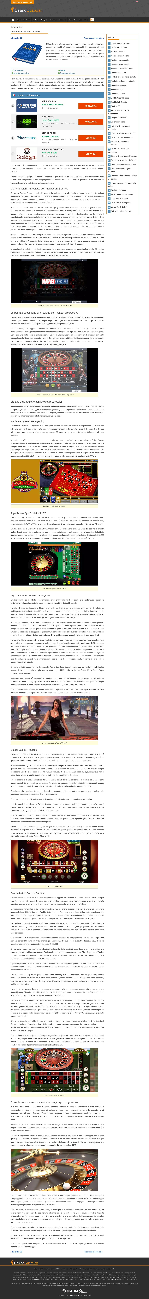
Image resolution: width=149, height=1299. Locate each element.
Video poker (72, 20)
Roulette (35, 20)
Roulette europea (117, 89)
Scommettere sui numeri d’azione (124, 160)
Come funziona (19, 70)
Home (13, 27)
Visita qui (91, 138)
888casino (48, 116)
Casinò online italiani (23, 20)
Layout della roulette (119, 47)
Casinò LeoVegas (52, 149)
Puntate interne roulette (120, 60)
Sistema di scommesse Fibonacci (124, 156)
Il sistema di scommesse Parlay (123, 133)
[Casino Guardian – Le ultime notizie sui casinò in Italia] (13, 20)
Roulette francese (118, 94)
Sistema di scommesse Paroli (122, 137)
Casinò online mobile (119, 190)
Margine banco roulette (120, 56)
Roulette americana (118, 85)
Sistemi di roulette (118, 122)
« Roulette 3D (16, 38)
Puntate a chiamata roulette (121, 68)
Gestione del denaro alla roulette (123, 164)
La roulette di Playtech (119, 198)
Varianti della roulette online (122, 194)
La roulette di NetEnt (119, 207)
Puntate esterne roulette (120, 64)
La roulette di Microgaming (121, 203)
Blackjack (44, 20)
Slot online (53, 20)
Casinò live (62, 20)
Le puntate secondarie (21, 73)
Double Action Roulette (120, 98)
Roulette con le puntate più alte (123, 81)
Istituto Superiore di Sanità (118, 1279)
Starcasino (49, 133)
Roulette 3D (115, 106)
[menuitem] (137, 1)
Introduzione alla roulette (120, 43)
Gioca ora (91, 106)
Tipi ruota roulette (117, 52)
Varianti (62, 70)
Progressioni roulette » (94, 38)
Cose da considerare (67, 73)
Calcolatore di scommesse (121, 211)
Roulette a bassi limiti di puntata (123, 77)
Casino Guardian (74, 1295)
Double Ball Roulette (119, 102)
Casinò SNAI (49, 101)
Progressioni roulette (119, 118)
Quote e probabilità (118, 73)
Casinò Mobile (83, 20)
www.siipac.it (38, 1279)
